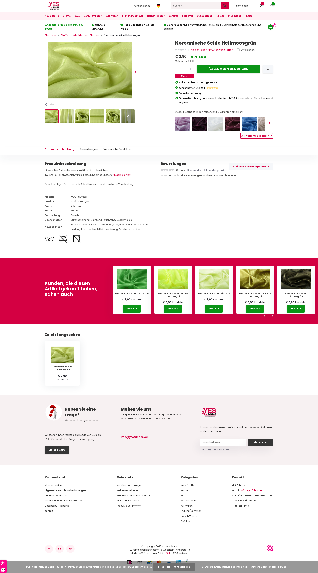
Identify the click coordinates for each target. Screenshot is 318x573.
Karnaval (187, 16)
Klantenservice (53, 485)
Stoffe (67, 16)
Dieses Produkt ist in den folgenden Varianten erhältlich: (209, 112)
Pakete (220, 16)
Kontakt (49, 511)
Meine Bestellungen (128, 490)
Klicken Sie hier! (122, 175)
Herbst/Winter (156, 16)
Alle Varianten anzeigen (255, 135)
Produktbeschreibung (59, 149)
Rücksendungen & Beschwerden (63, 500)
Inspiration (235, 16)
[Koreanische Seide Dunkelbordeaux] (232, 124)
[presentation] (46, 72)
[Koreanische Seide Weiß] (215, 124)
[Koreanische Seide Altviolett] (182, 124)
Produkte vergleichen (129, 505)
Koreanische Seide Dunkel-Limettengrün (255, 295)
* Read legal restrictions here (214, 449)
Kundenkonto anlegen (129, 485)
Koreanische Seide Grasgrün (132, 293)
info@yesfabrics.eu (134, 437)
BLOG (248, 16)
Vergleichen (248, 49)
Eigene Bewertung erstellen (252, 166)
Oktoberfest (204, 16)
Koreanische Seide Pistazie (214, 293)
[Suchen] (225, 6)
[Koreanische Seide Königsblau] (249, 124)
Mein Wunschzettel (128, 500)
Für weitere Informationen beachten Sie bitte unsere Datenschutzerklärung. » (245, 566)
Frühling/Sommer (132, 16)
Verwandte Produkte (117, 149)
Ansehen (132, 308)
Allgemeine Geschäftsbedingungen (65, 490)
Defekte (173, 16)
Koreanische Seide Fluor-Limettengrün (173, 295)
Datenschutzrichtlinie (57, 505)
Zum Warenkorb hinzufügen (231, 69)
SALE (77, 16)
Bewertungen (89, 149)
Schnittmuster (93, 16)
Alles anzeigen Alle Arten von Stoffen (212, 49)
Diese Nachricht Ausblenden (174, 566)
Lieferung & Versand (56, 495)
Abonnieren (260, 442)
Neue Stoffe (52, 16)
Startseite (50, 35)
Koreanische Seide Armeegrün (296, 295)
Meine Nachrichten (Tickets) (133, 495)
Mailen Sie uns (57, 450)
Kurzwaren (111, 16)
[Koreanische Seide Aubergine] (199, 124)
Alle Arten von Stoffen (86, 35)
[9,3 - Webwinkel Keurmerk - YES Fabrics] (270, 548)
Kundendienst (142, 5)
